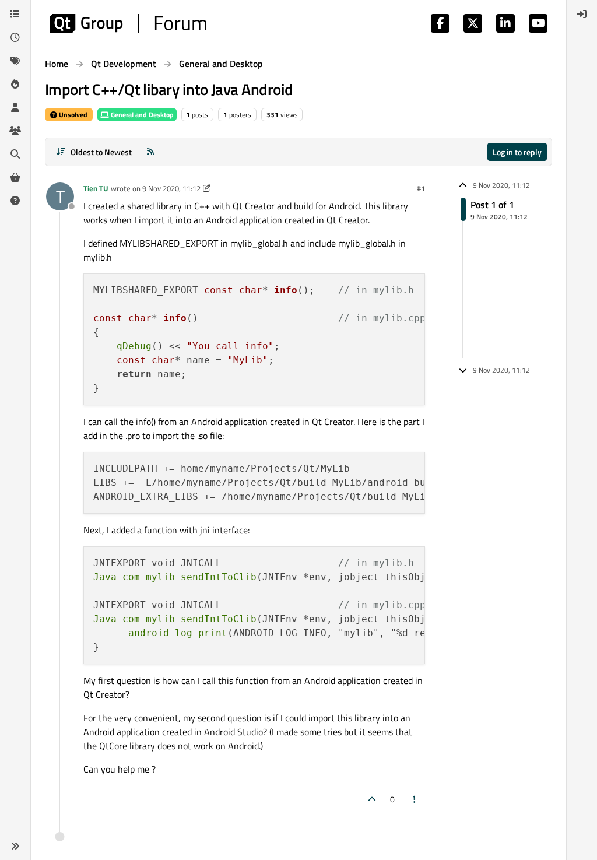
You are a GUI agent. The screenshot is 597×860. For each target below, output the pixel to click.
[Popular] (15, 84)
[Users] (15, 107)
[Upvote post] (371, 799)
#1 (421, 188)
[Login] (581, 14)
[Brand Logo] (128, 23)
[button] (15, 846)
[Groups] (15, 130)
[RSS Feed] (150, 152)
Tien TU (95, 188)
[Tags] (15, 60)
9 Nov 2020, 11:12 (171, 188)
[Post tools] (415, 799)
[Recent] (15, 37)
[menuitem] (581, 14)
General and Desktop (141, 114)
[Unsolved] (15, 200)
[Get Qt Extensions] (15, 177)
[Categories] (15, 14)
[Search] (15, 154)
